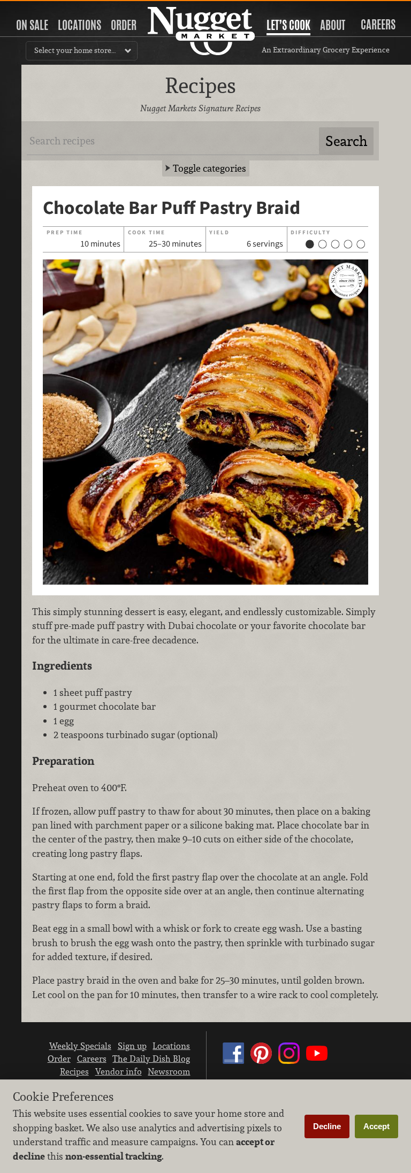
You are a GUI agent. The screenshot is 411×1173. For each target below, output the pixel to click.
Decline (327, 1126)
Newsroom (169, 1071)
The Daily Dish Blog (151, 1058)
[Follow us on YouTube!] (317, 1063)
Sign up (132, 1045)
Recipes (74, 1071)
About (332, 25)
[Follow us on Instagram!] (289, 1063)
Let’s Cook (288, 25)
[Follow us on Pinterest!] (261, 1063)
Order (123, 25)
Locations (79, 25)
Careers (378, 25)
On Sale (32, 25)
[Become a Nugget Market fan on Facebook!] (233, 1063)
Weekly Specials (80, 1045)
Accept (376, 1126)
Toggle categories (209, 168)
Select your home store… (75, 50)
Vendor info (118, 1071)
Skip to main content (51, 9)
